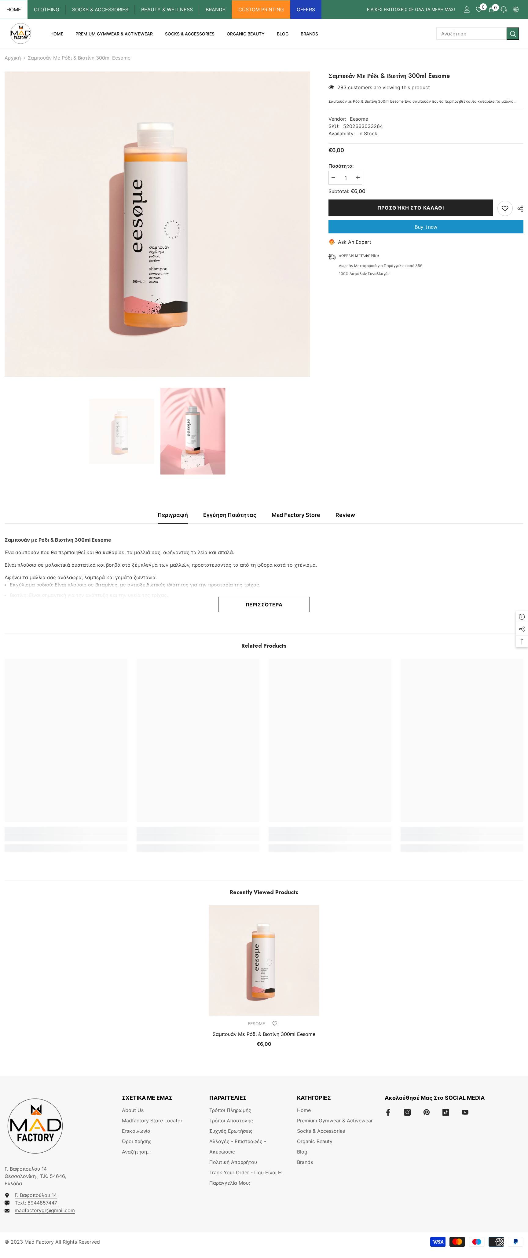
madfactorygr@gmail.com (45, 1210)
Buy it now (426, 227)
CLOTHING (46, 9)
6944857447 (42, 1203)
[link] (66, 838)
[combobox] (471, 33)
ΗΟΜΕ (13, 9)
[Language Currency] (516, 9)
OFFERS (306, 9)
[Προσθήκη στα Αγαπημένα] (505, 208)
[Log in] (467, 9)
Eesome (359, 119)
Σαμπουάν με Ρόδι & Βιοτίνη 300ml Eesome (264, 1034)
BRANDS (216, 9)
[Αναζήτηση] (477, 33)
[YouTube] (465, 1112)
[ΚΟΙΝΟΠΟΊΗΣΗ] (518, 208)
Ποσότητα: (341, 166)
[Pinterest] (426, 1112)
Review (345, 515)
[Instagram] (407, 1112)
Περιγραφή (173, 515)
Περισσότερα (264, 605)
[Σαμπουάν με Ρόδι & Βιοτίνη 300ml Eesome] (264, 960)
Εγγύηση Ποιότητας (229, 515)
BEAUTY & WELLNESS (167, 9)
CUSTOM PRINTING (261, 9)
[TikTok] (445, 1112)
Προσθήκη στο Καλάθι (410, 208)
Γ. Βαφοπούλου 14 (36, 1195)
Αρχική (13, 58)
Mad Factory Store (296, 515)
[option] (157, 224)
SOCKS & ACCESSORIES (100, 9)
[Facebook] (388, 1112)
